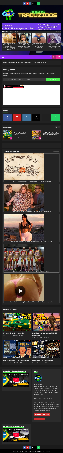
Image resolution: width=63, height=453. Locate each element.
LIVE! (59, 57)
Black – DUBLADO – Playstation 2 (42, 360)
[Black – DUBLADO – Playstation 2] (46, 349)
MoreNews (37, 451)
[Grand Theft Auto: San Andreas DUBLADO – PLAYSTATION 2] (46, 322)
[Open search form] (50, 56)
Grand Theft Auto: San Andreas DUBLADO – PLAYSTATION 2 (7, 134)
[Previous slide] (56, 127)
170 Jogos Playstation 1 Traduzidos (13, 333)
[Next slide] (59, 127)
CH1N (6, 335)
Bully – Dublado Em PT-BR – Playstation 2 (36, 134)
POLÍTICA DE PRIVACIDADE (42, 414)
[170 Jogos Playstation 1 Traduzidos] (17, 322)
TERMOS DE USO (39, 419)
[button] (3, 57)
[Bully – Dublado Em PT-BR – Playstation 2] (17, 349)
